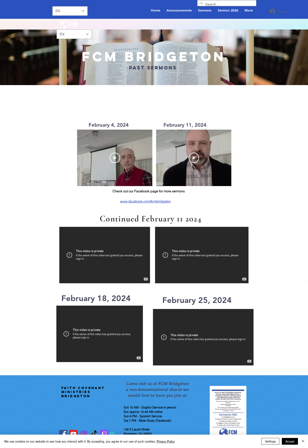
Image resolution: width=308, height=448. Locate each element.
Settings (270, 441)
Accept (289, 441)
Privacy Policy (166, 441)
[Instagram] (84, 434)
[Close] (302, 441)
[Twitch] (104, 434)
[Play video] (115, 158)
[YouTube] (73, 434)
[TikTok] (94, 434)
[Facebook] (63, 434)
